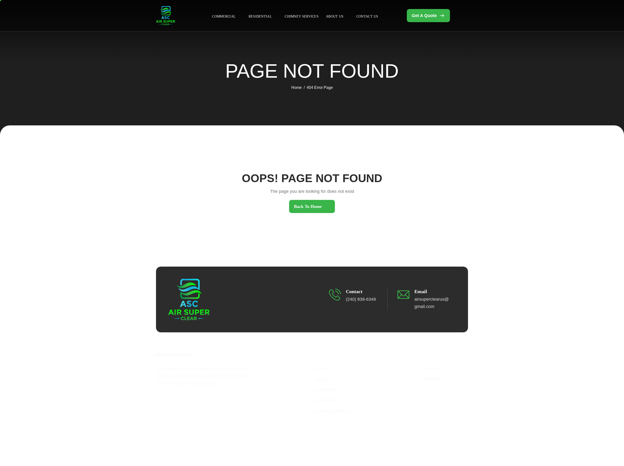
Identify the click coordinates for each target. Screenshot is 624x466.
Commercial (224, 16)
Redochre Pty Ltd (365, 447)
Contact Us (367, 16)
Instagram (429, 378)
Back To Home (308, 206)
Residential (260, 16)
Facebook (429, 368)
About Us (334, 16)
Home (320, 368)
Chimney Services (302, 16)
